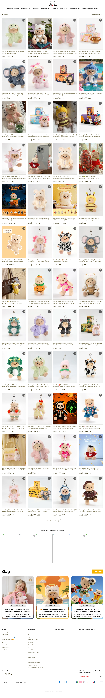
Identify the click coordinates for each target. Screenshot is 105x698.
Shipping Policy (31, 645)
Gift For (4, 642)
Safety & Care (31, 650)
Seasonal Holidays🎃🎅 (8, 639)
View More (98, 571)
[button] (3, 3)
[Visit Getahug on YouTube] (12, 675)
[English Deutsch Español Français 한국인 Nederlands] (7, 682)
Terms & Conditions (33, 660)
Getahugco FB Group (33, 639)
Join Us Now (82, 632)
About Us (30, 632)
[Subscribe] (101, 676)
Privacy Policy (31, 657)
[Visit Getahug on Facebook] (3, 675)
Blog (29, 637)
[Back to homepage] (52, 3)
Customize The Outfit (33, 665)
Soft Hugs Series (6, 647)
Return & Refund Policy (33, 652)
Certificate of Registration (34, 662)
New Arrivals (5, 634)
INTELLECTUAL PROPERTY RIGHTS (35, 667)
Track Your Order (57, 632)
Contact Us (30, 642)
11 (55, 521)
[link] (13, 9)
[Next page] (59, 520)
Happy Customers (6, 645)
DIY (28, 647)
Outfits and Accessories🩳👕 (9, 637)
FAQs (29, 634)
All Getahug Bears (6, 632)
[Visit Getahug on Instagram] (6, 675)
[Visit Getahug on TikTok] (9, 675)
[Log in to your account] (98, 3)
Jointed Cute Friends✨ (8, 650)
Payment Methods (32, 655)
